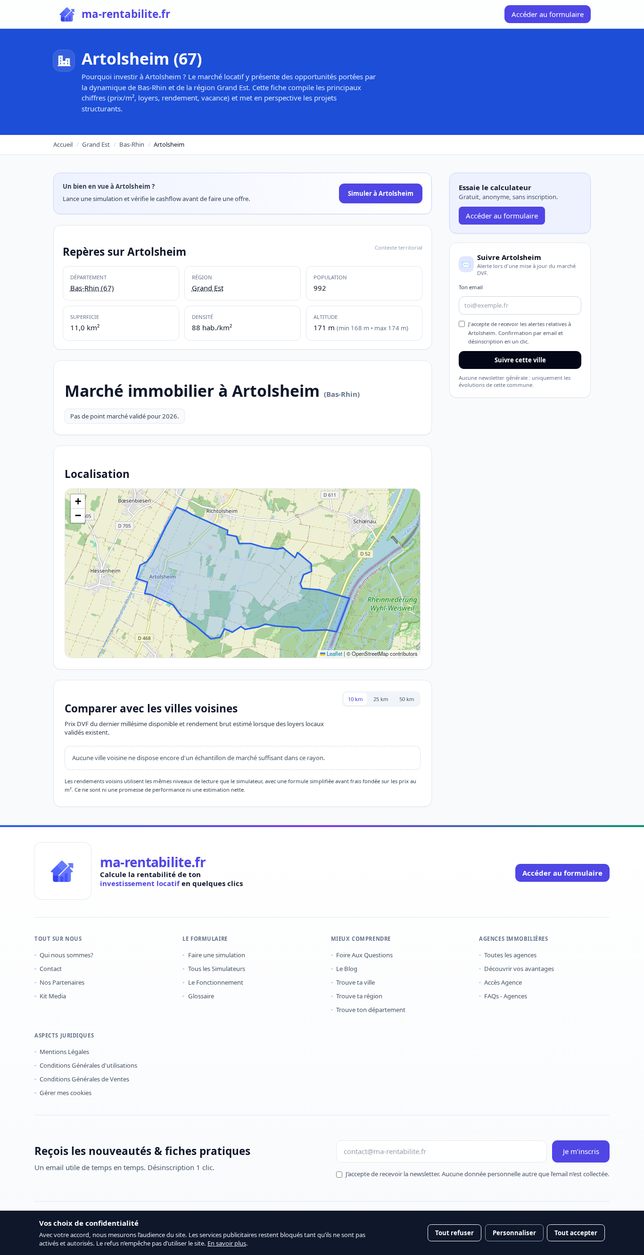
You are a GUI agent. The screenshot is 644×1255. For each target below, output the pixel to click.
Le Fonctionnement (215, 982)
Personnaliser (514, 1233)
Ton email (471, 287)
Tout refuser (454, 1233)
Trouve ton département (370, 1009)
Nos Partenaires (62, 982)
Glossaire (201, 996)
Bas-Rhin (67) (92, 288)
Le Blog (346, 968)
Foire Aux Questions (364, 955)
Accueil (63, 144)
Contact (51, 968)
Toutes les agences (510, 955)
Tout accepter (575, 1233)
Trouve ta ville (355, 982)
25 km (380, 699)
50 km (406, 699)
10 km (355, 699)
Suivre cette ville (520, 360)
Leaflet (333, 653)
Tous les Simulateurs (216, 968)
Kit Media (53, 996)
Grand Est (96, 144)
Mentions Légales (64, 1051)
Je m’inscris (581, 1151)
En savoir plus (226, 1243)
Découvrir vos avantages (519, 968)
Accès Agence (503, 982)
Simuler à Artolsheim (380, 193)
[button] (78, 501)
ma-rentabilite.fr (153, 862)
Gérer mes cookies (65, 1092)
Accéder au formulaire (502, 215)
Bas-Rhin (131, 144)
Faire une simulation (216, 955)
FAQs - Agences (505, 996)
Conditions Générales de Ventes (84, 1079)
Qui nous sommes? (66, 955)
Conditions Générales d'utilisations (88, 1065)
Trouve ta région (359, 996)
